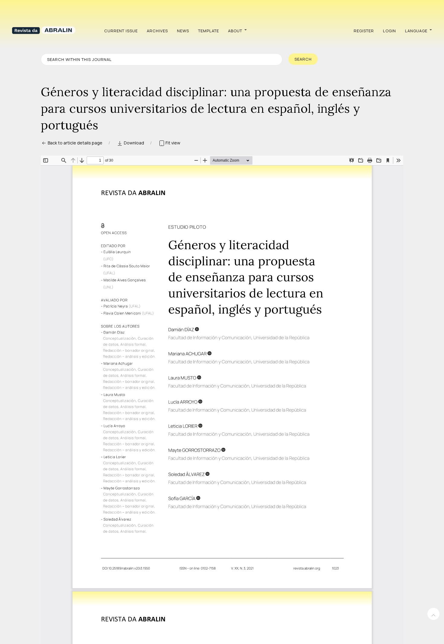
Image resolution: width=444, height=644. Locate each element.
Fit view (172, 143)
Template (208, 30)
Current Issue (121, 30)
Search (303, 59)
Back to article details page (74, 143)
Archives (157, 30)
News (183, 30)
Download (133, 143)
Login (389, 30)
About (235, 30)
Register (364, 30)
